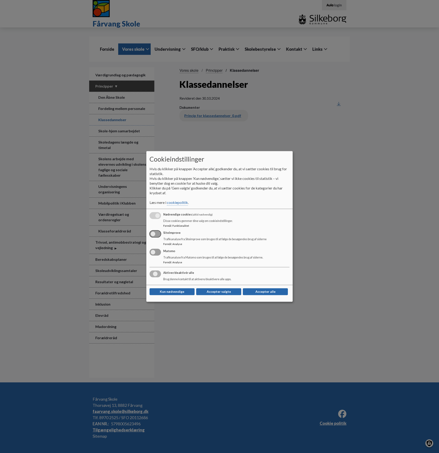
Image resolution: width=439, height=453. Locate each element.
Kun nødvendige (172, 292)
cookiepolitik (177, 202)
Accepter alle (265, 292)
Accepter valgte (219, 292)
